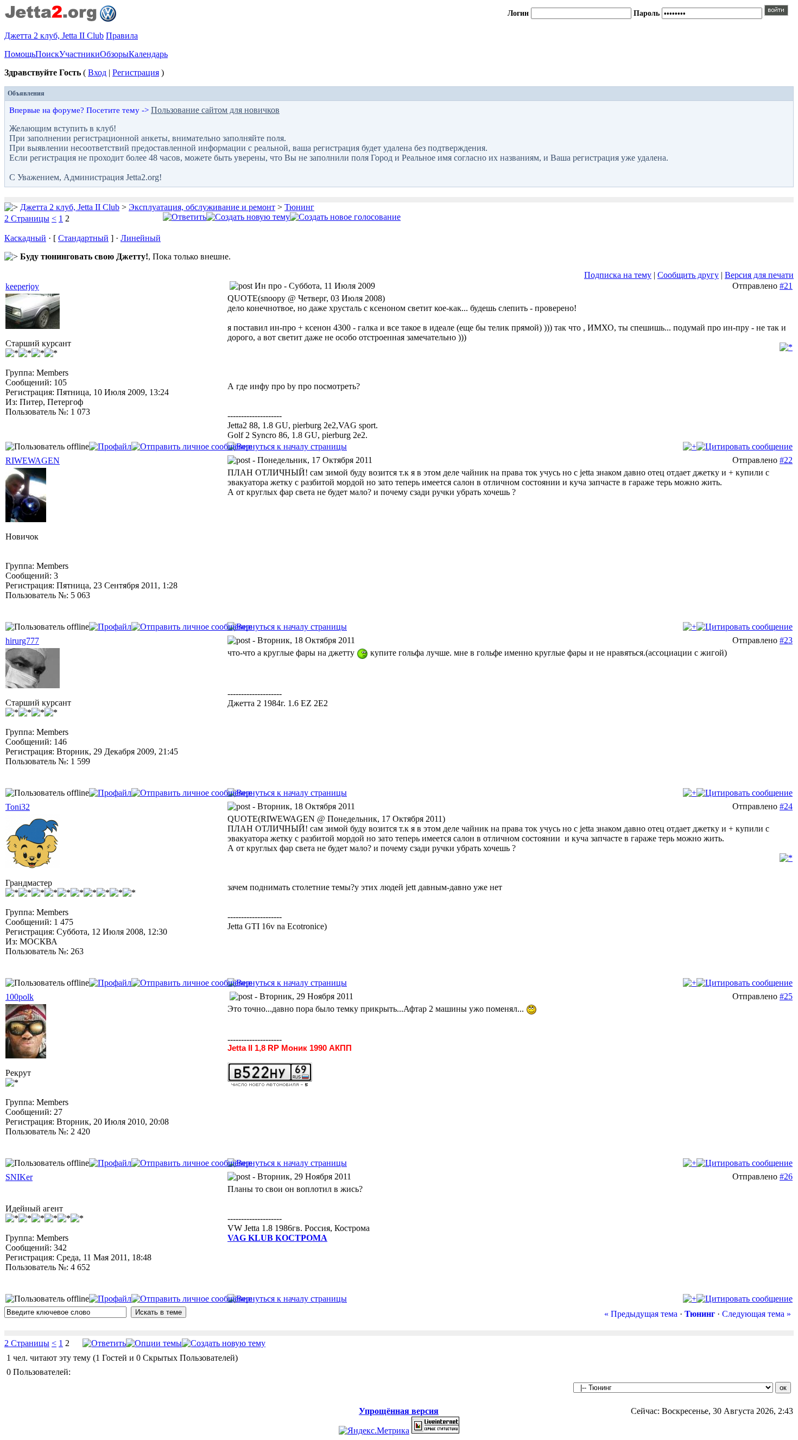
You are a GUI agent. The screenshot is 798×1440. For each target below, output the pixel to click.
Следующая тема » (756, 1313)
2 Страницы (26, 218)
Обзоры (114, 54)
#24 (786, 806)
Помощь (19, 54)
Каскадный (25, 238)
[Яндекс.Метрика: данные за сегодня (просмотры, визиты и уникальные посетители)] (374, 1431)
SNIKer (19, 1177)
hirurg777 (22, 640)
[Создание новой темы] (248, 216)
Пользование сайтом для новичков (215, 110)
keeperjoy (22, 286)
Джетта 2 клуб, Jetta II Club (54, 35)
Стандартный (83, 238)
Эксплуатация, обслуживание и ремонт (202, 207)
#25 (786, 996)
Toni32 (17, 806)
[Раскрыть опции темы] (154, 1343)
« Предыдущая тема (640, 1313)
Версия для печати (759, 275)
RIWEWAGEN (32, 460)
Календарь (148, 54)
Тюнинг (299, 207)
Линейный (141, 238)
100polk (19, 996)
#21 (786, 285)
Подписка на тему (617, 275)
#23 (786, 640)
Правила (122, 35)
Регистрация (135, 72)
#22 (786, 460)
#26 (786, 1176)
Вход (97, 72)
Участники (79, 54)
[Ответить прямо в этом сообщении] (744, 446)
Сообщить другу (688, 275)
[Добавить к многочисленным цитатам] (689, 446)
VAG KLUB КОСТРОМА (277, 1237)
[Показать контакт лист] (110, 446)
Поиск (47, 54)
